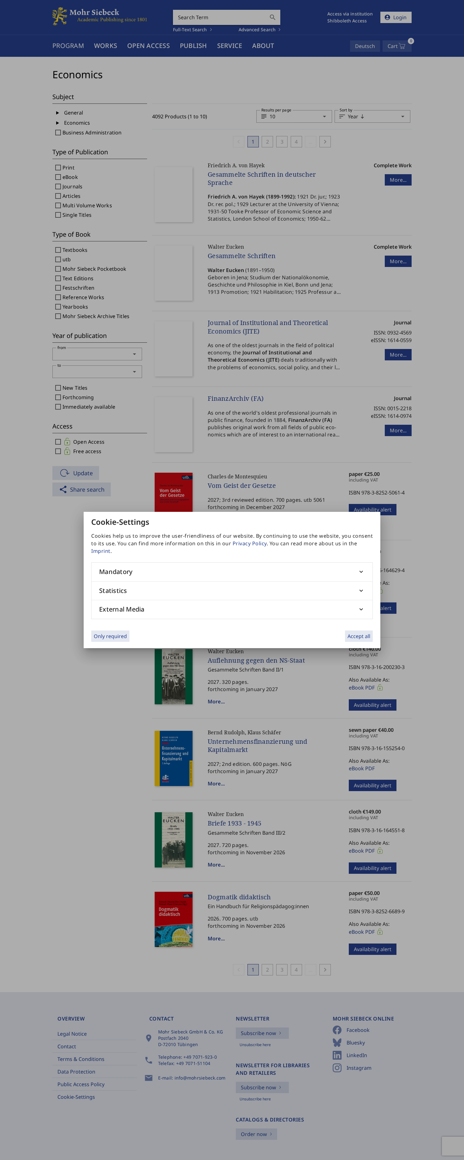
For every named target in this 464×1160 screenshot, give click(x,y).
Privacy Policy (250, 543)
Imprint (100, 550)
